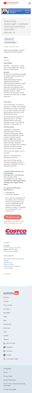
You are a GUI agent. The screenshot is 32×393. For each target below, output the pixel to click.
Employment (7, 324)
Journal (5, 301)
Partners (6, 297)
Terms (5, 372)
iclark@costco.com (10, 175)
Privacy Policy (7, 376)
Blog (4, 320)
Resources (6, 328)
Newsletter (6, 313)
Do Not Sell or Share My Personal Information (14, 384)
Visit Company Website (11, 251)
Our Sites (6, 309)
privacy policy (9, 211)
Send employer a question (12, 266)
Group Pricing (7, 305)
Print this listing (8, 268)
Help (4, 332)
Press (5, 316)
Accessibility (7, 368)
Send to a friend (9, 264)
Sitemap (5, 339)
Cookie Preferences (9, 380)
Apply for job (8, 262)
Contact (5, 335)
